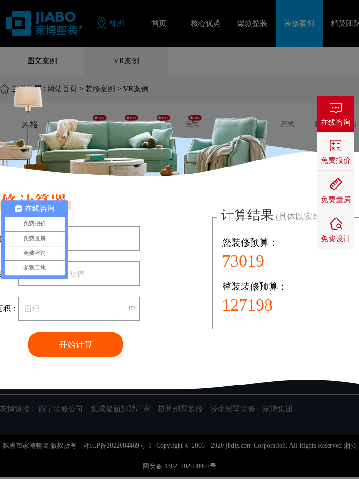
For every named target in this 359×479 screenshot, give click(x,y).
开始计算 (76, 344)
